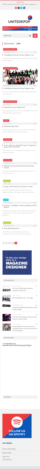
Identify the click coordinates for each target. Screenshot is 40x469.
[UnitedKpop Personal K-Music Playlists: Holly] (20, 76)
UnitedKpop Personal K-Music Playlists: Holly (19, 88)
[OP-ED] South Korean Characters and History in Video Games (25, 318)
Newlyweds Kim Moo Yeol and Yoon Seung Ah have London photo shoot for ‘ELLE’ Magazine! (25, 328)
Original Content (10, 49)
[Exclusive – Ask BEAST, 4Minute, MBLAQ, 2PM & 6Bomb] (20, 201)
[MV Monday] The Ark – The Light (23, 298)
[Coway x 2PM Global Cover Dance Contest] (20, 182)
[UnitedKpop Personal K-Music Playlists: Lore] (20, 50)
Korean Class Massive (9, 449)
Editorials (7, 139)
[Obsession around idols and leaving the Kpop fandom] (20, 161)
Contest (7, 181)
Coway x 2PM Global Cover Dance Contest (18, 186)
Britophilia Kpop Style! (11, 126)
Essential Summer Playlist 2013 (14, 107)
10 (35, 202)
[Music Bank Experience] (20, 224)
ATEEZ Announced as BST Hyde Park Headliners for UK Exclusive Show (20, 4)
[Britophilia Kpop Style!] (20, 121)
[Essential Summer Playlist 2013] (20, 102)
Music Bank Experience (12, 228)
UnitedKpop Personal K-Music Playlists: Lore (19, 55)
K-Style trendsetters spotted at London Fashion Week (25, 308)
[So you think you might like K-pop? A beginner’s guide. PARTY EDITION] (20, 140)
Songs (6, 120)
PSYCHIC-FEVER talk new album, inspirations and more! (23, 289)
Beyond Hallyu (7, 453)
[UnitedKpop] (20, 18)
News (6, 200)
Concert (7, 222)
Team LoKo (6, 456)
